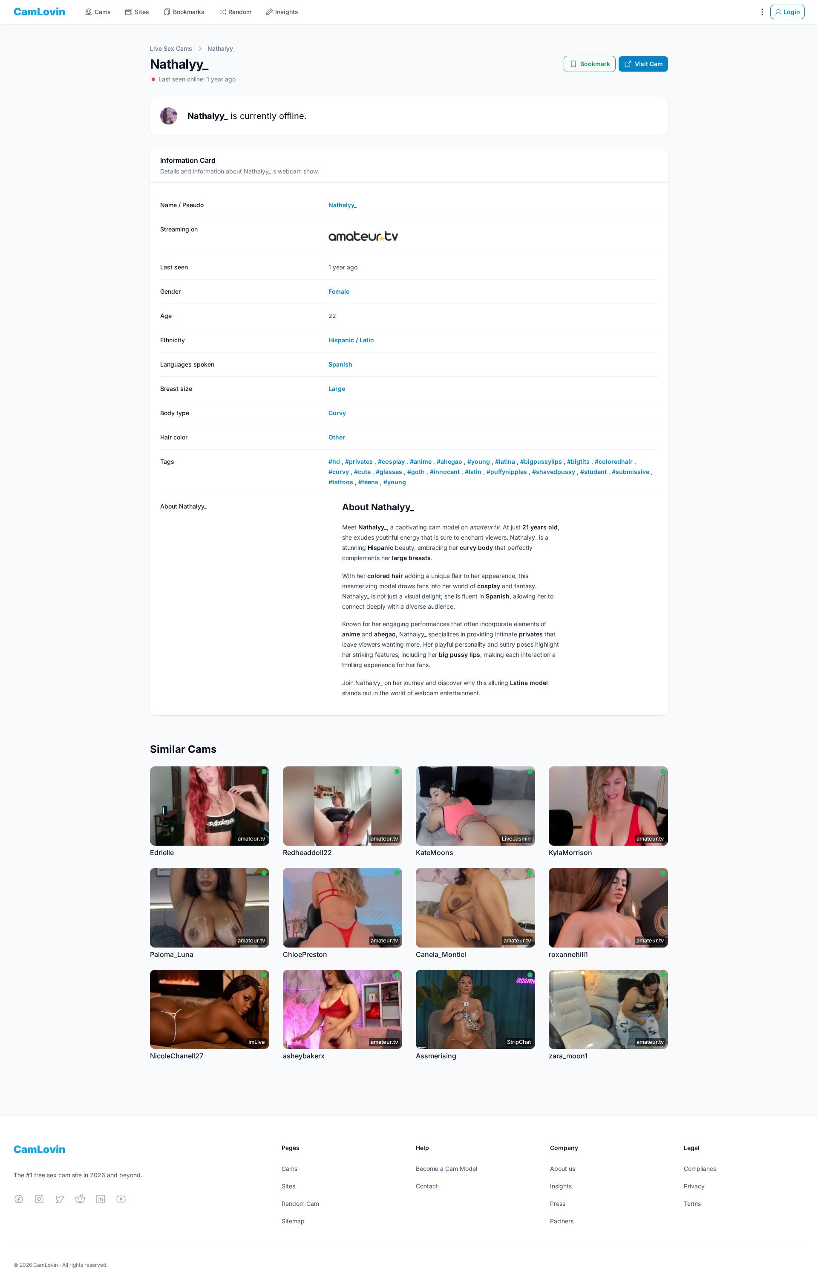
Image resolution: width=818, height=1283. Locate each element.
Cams (289, 1168)
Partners (561, 1221)
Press (557, 1203)
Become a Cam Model (446, 1168)
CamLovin (40, 12)
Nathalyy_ (221, 48)
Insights (561, 1186)
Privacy (694, 1186)
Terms (692, 1203)
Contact (427, 1186)
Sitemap (293, 1221)
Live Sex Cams (171, 48)
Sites (288, 1186)
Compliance (700, 1168)
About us (562, 1168)
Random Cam (300, 1203)
